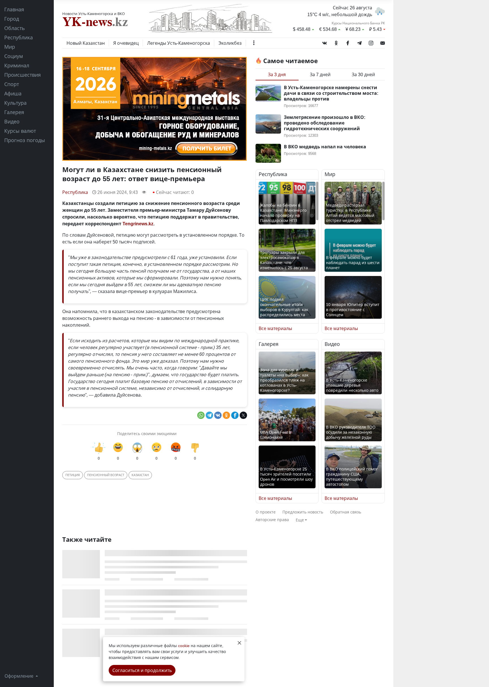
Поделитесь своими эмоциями (147, 433)
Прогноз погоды (24, 140)
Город (11, 18)
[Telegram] (359, 42)
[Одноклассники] (336, 42)
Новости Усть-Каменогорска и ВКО (93, 13)
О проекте (266, 512)
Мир (9, 46)
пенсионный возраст (105, 475)
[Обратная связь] (382, 42)
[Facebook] (348, 42)
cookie (184, 645)
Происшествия (22, 74)
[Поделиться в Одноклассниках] (226, 415)
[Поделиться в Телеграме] (209, 415)
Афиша (13, 93)
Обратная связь (345, 512)
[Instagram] (371, 42)
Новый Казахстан (86, 43)
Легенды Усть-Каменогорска (178, 43)
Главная (14, 9)
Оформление (20, 676)
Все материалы (275, 328)
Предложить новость (302, 512)
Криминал (16, 65)
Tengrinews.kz (138, 224)
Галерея (14, 112)
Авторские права (272, 519)
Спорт (11, 84)
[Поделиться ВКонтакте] (218, 415)
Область (14, 28)
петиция (72, 475)
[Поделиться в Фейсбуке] (235, 415)
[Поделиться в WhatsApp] (201, 415)
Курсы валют (20, 130)
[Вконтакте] (324, 42)
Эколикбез (230, 43)
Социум (13, 56)
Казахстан (140, 475)
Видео (12, 121)
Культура (15, 102)
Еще (300, 520)
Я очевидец (126, 43)
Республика (18, 37)
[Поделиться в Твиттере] (243, 415)
